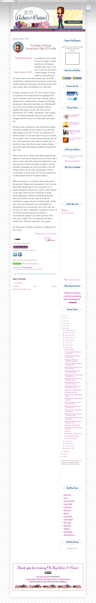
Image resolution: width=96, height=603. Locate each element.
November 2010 (69, 333)
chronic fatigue (19, 269)
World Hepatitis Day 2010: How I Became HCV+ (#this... (72, 386)
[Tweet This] (15, 256)
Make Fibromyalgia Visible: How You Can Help (73, 399)
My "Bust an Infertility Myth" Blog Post (74, 115)
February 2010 (68, 446)
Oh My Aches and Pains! (42, 577)
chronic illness (68, 507)
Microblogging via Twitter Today (72, 425)
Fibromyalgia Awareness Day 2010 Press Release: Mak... (72, 414)
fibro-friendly (67, 523)
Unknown (65, 210)
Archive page (76, 460)
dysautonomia (68, 516)
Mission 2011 (67, 495)
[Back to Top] (88, 8)
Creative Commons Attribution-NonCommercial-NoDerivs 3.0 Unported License (48, 579)
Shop (50, 30)
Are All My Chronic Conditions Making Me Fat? (72, 356)
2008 (64, 454)
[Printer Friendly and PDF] (17, 264)
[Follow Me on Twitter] (72, 101)
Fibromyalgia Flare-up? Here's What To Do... (74, 123)
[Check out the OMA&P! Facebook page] (72, 95)
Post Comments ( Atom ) (25, 289)
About (18, 30)
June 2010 (67, 345)
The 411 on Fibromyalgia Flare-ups (75, 138)
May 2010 (67, 347)
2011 (64, 325)
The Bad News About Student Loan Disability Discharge (74, 131)
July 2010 (67, 342)
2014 (64, 318)
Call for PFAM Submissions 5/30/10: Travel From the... (73, 367)
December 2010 (69, 330)
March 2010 (68, 443)
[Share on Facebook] (20, 256)
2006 (64, 456)
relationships (39, 269)
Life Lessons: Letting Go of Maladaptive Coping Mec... (71, 360)
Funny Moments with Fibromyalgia (72, 433)
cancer (65, 498)
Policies (39, 30)
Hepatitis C (67, 529)
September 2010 (69, 337)
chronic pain (67, 510)
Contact (29, 30)
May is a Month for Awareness (71, 436)
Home (14, 30)
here (65, 582)
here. (74, 157)
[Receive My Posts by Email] (67, 80)
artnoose (23, 72)
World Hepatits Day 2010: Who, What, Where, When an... (73, 375)
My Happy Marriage (69, 349)
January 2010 (68, 448)
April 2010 (67, 441)
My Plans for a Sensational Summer (72, 390)
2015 (64, 316)
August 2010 (68, 340)
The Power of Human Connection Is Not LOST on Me (73, 363)
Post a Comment (18, 282)
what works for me (69, 535)
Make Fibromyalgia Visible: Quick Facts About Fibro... (72, 402)
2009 (64, 451)
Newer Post (16, 286)
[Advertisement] (48, 34)
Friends (34, 30)
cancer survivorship (69, 501)
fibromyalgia (67, 526)
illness (31, 269)
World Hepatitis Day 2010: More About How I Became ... (72, 382)
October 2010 (68, 335)
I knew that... (67, 431)
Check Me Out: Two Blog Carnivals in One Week (73, 428)
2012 (64, 323)
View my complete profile (68, 213)
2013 (64, 321)
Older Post (54, 286)
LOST (34, 269)
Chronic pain (26, 269)
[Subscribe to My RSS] (77, 80)
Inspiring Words (68, 532)
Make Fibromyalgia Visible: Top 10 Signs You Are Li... (72, 406)
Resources (45, 30)
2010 (64, 328)
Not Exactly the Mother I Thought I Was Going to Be (72, 421)
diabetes (66, 513)
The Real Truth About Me (70, 392)
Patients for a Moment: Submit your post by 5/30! (72, 352)
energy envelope (68, 519)
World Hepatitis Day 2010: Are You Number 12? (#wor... (73, 379)
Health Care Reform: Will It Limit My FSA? (73, 395)
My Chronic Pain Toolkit (70, 438)
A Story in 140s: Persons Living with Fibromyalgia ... (73, 418)
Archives (23, 30)
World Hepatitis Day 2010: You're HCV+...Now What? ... (72, 371)
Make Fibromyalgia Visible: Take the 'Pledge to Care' (73, 410)
